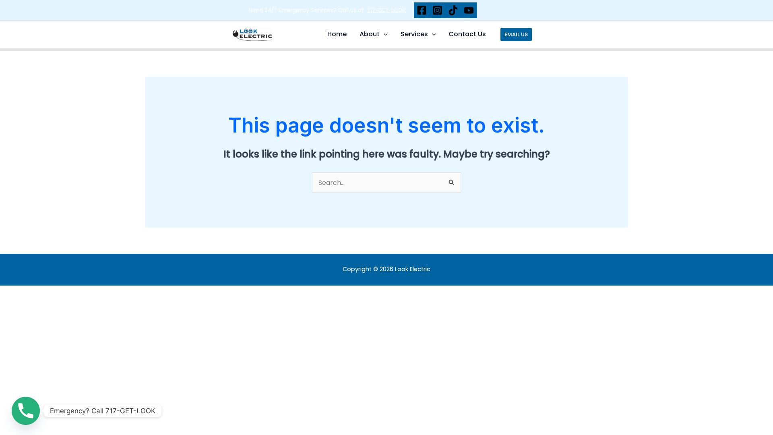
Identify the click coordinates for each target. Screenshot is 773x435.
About (370, 34)
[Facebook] (422, 10)
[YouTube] (469, 10)
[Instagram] (437, 10)
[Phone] (26, 411)
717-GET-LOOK (386, 10)
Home (337, 34)
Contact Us (467, 34)
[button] (384, 34)
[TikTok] (453, 10)
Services (414, 34)
